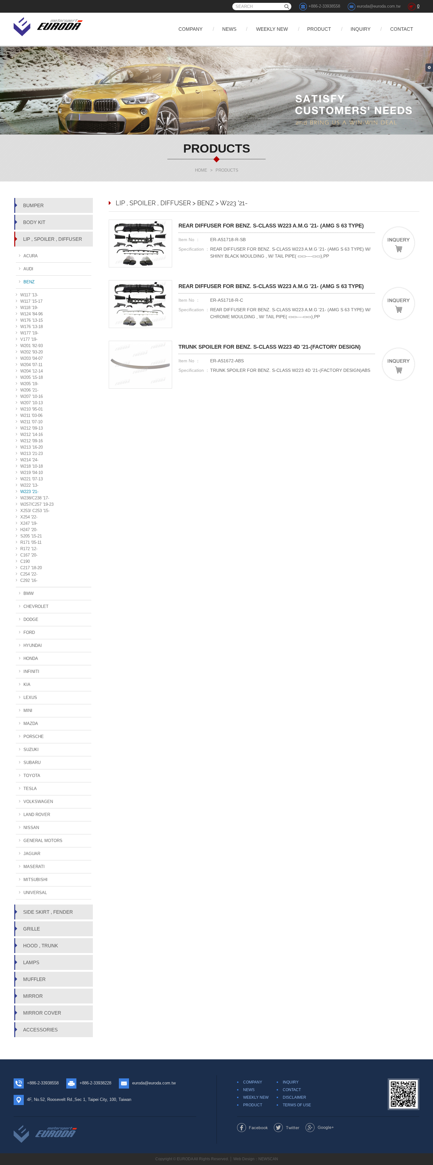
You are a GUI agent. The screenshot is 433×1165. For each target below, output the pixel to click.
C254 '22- (28, 574)
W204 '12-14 (31, 371)
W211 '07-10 (31, 421)
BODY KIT (34, 222)
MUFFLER (34, 979)
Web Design (244, 1159)
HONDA (30, 658)
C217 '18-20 (31, 567)
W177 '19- (29, 333)
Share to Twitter (287, 1127)
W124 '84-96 (31, 314)
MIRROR (33, 996)
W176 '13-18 (31, 326)
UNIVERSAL (35, 892)
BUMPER (33, 205)
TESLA (30, 788)
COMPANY (190, 29)
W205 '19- (29, 383)
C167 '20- (28, 555)
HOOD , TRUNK (40, 945)
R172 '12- (28, 548)
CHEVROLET (35, 606)
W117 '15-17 (31, 301)
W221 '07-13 (31, 479)
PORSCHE (33, 736)
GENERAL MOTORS (42, 840)
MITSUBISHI (35, 879)
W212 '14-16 (31, 434)
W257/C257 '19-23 (37, 504)
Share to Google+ (320, 1127)
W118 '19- (29, 307)
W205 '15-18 (31, 377)
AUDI (28, 269)
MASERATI (34, 866)
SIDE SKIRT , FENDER (48, 912)
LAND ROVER (36, 814)
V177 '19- (28, 339)
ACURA (30, 255)
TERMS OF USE (297, 1105)
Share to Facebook (252, 1127)
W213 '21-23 (31, 453)
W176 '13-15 (31, 320)
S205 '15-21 (31, 536)
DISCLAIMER (294, 1097)
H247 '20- (28, 529)
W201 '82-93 (31, 345)
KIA (26, 684)
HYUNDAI (32, 645)
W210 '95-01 (31, 409)
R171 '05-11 (31, 542)
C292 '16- (28, 580)
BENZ (29, 282)
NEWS (229, 29)
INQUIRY (361, 29)
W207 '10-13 (31, 402)
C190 (25, 561)
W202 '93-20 (31, 352)
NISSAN (31, 827)
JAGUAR (31, 853)
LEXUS (30, 697)
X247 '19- (28, 523)
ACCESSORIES (40, 1029)
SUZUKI (31, 749)
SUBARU (32, 762)
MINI (27, 710)
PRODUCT (319, 29)
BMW (28, 593)
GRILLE (31, 928)
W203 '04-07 (31, 358)
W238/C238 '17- (34, 498)
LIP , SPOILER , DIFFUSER (52, 239)
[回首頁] (49, 25)
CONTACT (401, 29)
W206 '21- (29, 390)
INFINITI (31, 671)
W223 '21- (29, 491)
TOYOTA (31, 775)
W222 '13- (29, 485)
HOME (201, 170)
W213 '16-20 (31, 447)
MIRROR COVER (42, 1013)
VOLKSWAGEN (38, 801)
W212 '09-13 (31, 428)
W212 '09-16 (31, 440)
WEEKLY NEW (272, 29)
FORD (29, 632)
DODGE (30, 619)
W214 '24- (29, 459)
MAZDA (30, 723)
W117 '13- (29, 295)
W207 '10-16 (31, 396)
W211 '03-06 (31, 415)
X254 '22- (28, 517)
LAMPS (31, 962)
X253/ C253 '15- (34, 510)
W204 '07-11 (31, 364)
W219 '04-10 (31, 472)
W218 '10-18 (31, 466)
